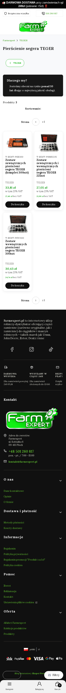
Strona (25, 122)
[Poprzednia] (4, 4)
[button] (33, 481)
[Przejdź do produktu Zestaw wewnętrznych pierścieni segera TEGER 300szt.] (17, 224)
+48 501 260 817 (21, 451)
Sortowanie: (33, 108)
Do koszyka (17, 204)
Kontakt (8, 596)
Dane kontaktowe (14, 491)
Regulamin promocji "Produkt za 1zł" (24, 559)
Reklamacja (10, 591)
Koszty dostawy (13, 528)
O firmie (8, 502)
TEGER (23, 40)
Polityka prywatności (16, 554)
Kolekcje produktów (15, 628)
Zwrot (7, 585)
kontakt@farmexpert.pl (23, 461)
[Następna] (62, 4)
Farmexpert (9, 40)
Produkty (9, 634)
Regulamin (10, 548)
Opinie (8, 496)
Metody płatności (14, 522)
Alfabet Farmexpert (15, 622)
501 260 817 (51, 13)
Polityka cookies (13, 565)
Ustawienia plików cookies (19, 602)
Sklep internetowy (31, 673)
